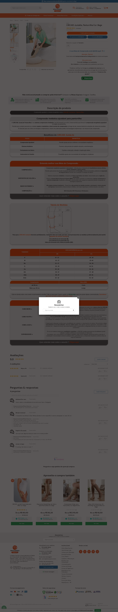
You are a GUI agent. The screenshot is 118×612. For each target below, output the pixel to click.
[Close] (78, 297)
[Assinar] (73, 310)
